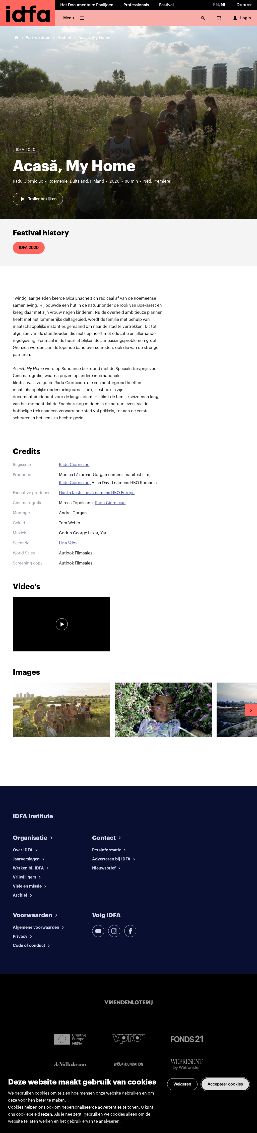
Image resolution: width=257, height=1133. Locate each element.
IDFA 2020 (29, 248)
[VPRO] (128, 1039)
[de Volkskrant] (70, 1064)
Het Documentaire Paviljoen (86, 5)
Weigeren (182, 1084)
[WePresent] (187, 1064)
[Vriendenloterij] (128, 1002)
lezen (46, 1114)
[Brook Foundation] (128, 1064)
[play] (62, 624)
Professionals (136, 5)
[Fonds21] (187, 1039)
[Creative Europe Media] (70, 1038)
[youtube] (98, 931)
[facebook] (130, 931)
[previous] (6, 710)
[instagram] (114, 931)
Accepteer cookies (225, 1084)
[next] (251, 710)
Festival (166, 5)
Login (245, 18)
